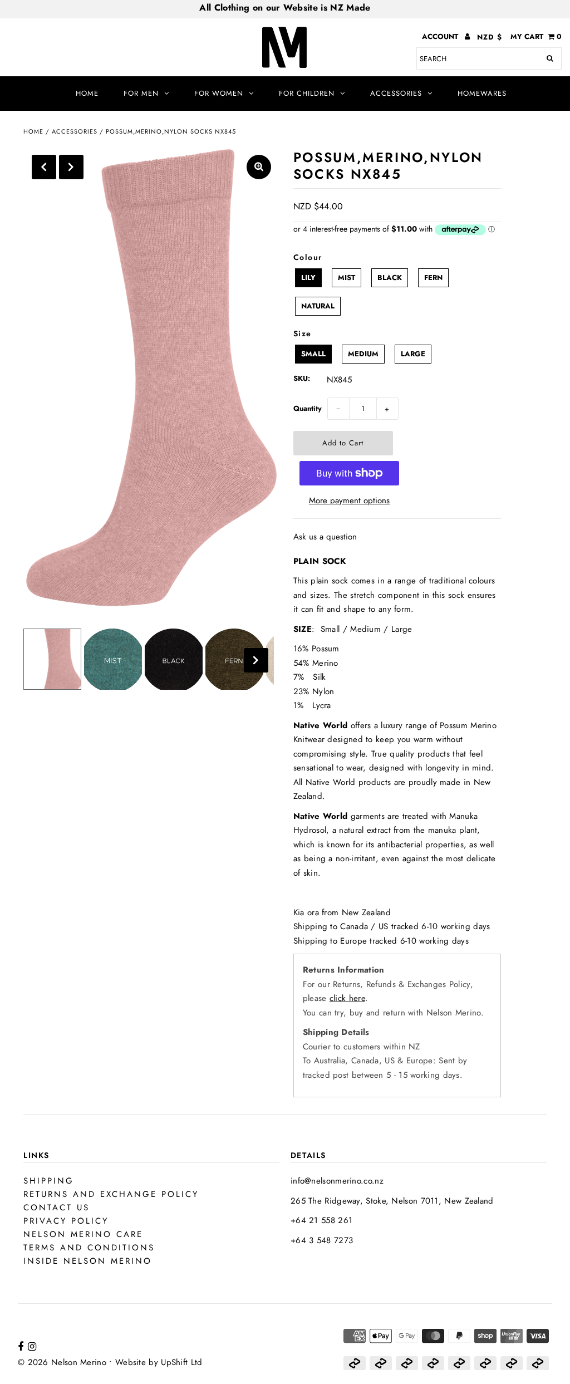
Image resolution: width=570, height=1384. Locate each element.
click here (347, 998)
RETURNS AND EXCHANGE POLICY (111, 1194)
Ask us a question (325, 537)
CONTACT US (56, 1207)
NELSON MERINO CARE (83, 1234)
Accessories (396, 93)
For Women (218, 93)
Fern (433, 277)
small (313, 354)
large (413, 354)
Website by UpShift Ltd (159, 1362)
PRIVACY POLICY (66, 1221)
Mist (346, 277)
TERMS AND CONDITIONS (89, 1247)
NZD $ (489, 37)
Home (87, 93)
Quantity (307, 408)
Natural (318, 306)
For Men (141, 93)
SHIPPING (48, 1181)
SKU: (301, 378)
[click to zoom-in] (259, 167)
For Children (307, 93)
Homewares (482, 93)
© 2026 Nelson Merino (62, 1362)
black (389, 277)
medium (363, 354)
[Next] (71, 167)
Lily (308, 277)
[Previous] (44, 167)
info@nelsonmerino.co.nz (337, 1181)
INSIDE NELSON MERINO (87, 1261)
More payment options (349, 500)
